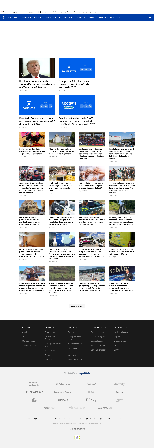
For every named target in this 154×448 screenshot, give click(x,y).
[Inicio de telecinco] (3, 17)
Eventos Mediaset (98, 345)
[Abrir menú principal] (150, 17)
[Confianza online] (77, 439)
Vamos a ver (50, 350)
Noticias (25, 332)
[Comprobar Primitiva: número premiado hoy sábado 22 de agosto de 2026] (77, 68)
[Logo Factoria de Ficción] (62, 392)
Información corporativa (44, 419)
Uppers (117, 336)
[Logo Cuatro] (91, 384)
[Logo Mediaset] (77, 374)
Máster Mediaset (75, 359)
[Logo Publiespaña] (77, 408)
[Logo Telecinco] (63, 384)
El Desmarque (120, 341)
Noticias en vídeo (29, 345)
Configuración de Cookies (77, 419)
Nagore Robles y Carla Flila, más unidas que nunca (20, 12)
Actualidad (13, 17)
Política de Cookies (93, 419)
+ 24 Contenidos (77, 306)
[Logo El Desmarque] (34, 392)
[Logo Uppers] (63, 400)
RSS (117, 419)
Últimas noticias (28, 341)
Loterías (25, 336)
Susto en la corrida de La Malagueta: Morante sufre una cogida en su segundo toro (70, 12)
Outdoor (48, 359)
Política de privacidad (60, 419)
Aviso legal (31, 419)
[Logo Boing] (91, 392)
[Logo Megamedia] (78, 428)
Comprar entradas (98, 332)
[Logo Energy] (119, 392)
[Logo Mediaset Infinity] (34, 384)
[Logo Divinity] (119, 384)
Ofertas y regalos (98, 336)
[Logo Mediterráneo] (105, 408)
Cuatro (117, 345)
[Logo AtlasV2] (48, 408)
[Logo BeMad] (34, 400)
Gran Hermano (51, 332)
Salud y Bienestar (98, 350)
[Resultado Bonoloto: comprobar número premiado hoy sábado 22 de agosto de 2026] (37, 105)
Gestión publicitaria (107, 419)
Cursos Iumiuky (97, 341)
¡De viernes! (49, 355)
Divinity (117, 350)
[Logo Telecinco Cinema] (91, 400)
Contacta (72, 332)
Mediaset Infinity (121, 332)
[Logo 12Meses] (119, 400)
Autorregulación (75, 343)
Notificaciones (74, 348)
